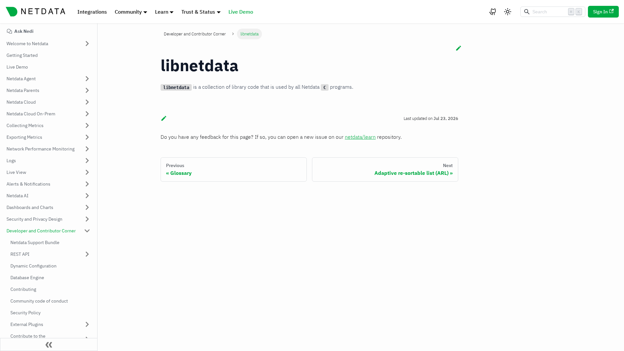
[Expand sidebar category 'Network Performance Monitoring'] (87, 149)
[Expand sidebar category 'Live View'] (87, 172)
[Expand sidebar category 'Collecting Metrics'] (87, 125)
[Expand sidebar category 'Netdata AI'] (87, 195)
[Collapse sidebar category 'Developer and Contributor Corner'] (87, 231)
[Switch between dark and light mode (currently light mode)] (507, 11)
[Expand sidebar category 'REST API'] (87, 254)
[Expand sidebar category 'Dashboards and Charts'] (87, 207)
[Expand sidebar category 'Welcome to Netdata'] (87, 43)
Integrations (92, 11)
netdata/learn (360, 137)
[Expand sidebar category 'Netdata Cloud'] (87, 102)
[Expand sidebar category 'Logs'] (87, 160)
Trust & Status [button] (198, 11)
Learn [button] (161, 11)
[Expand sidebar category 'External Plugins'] (87, 324)
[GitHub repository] (493, 11)
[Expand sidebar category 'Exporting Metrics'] (87, 137)
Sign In (600, 12)
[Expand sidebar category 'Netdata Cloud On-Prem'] (87, 114)
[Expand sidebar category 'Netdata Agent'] (87, 78)
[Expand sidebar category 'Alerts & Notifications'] (87, 184)
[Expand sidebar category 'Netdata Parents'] (87, 90)
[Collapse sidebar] (49, 344)
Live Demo (240, 11)
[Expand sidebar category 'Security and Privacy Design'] (87, 219)
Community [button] (128, 11)
